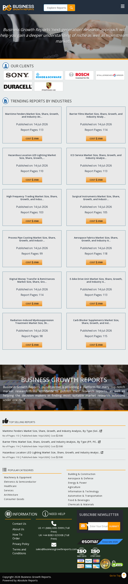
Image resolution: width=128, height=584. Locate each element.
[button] (122, 6)
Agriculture (73, 487)
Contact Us (19, 524)
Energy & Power (76, 482)
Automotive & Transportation (84, 495)
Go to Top (116, 575)
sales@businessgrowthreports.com (56, 549)
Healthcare (9, 486)
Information (24, 514)
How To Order (17, 536)
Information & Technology (82, 491)
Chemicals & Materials (80, 504)
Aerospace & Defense (80, 478)
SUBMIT (114, 526)
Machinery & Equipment (17, 477)
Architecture (10, 494)
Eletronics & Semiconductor (19, 481)
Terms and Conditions (19, 551)
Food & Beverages (78, 500)
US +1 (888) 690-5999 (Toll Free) (54, 529)
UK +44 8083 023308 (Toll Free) (53, 536)
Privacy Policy (20, 544)
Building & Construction (81, 474)
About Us (18, 529)
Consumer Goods (13, 499)
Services (8, 490)
